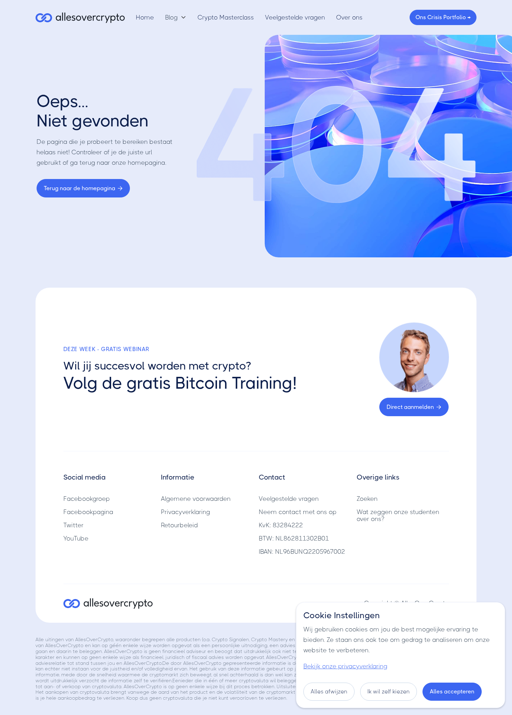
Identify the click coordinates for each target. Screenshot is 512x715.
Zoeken (367, 498)
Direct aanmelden (414, 407)
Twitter (73, 525)
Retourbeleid (179, 525)
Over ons (349, 17)
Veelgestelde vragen (295, 17)
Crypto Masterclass (225, 17)
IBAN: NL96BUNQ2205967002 (302, 551)
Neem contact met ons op (297, 511)
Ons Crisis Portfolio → (443, 17)
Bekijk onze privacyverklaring (345, 666)
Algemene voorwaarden (196, 498)
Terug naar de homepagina (83, 188)
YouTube (75, 538)
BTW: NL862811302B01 (294, 538)
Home (145, 17)
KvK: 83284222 (281, 525)
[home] (80, 17)
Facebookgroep (86, 498)
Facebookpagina (88, 511)
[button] (175, 17)
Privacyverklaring (185, 511)
